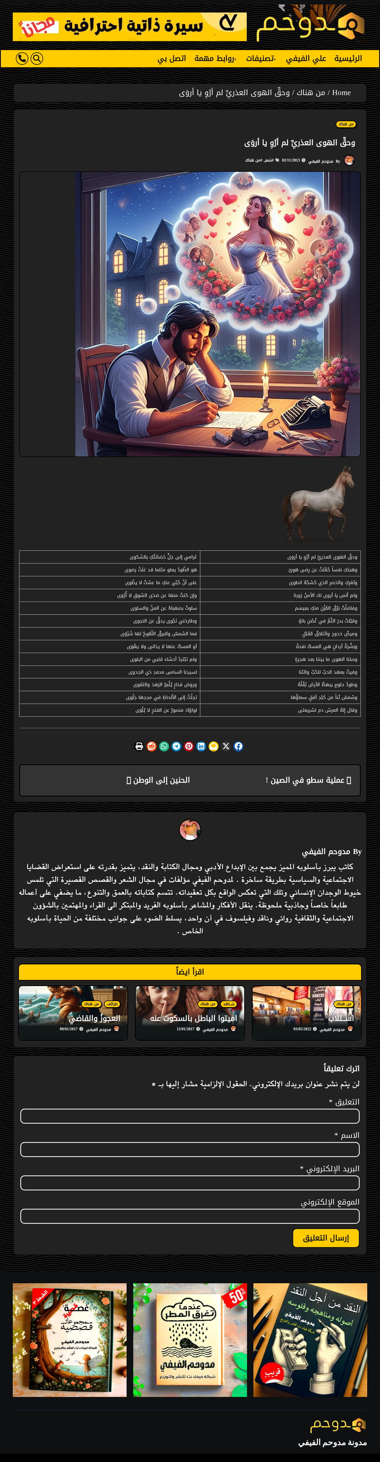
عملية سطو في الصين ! (306, 780)
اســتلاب (341, 1018)
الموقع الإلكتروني (330, 1202)
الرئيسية (348, 58)
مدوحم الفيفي (320, 161)
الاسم (347, 1135)
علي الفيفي (306, 58)
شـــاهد (229, 1004)
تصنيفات (260, 58)
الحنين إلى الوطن (160, 780)
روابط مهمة (214, 58)
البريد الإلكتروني (330, 1169)
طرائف (112, 1004)
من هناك (346, 124)
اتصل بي (171, 58)
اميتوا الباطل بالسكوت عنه (193, 1018)
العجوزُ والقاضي (94, 1018)
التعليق (344, 1102)
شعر (268, 160)
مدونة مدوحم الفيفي (332, 1442)
